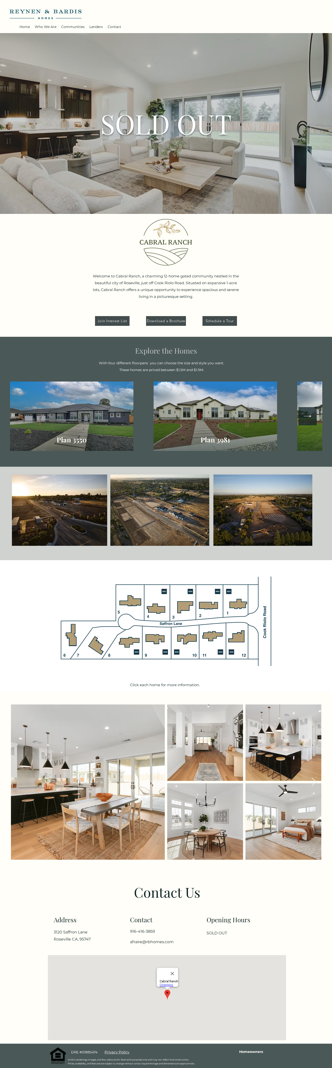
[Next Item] (307, 416)
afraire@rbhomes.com (152, 942)
